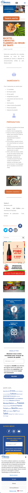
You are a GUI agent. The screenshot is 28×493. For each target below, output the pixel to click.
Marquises (11, 400)
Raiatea (9, 408)
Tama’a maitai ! (13, 192)
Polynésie (19, 406)
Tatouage (10, 414)
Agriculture (5, 391)
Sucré (18, 411)
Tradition (16, 414)
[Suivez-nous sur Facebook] (8, 430)
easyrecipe (6, 396)
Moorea (18, 400)
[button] (25, 457)
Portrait (5, 408)
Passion (20, 403)
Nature (11, 403)
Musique (6, 403)
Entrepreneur (13, 396)
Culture (13, 393)
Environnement (8, 398)
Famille (16, 398)
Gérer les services (14, 475)
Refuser (14, 483)
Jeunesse (7, 400)
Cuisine (8, 394)
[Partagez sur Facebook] (20, 226)
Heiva (4, 400)
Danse (17, 394)
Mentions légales (13, 491)
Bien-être (16, 391)
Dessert (21, 394)
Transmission (21, 414)
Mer (15, 400)
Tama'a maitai (11, 18)
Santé (7, 411)
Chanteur (21, 391)
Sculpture (11, 411)
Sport (15, 411)
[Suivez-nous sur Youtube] (19, 430)
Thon (13, 414)
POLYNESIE (13, 406)
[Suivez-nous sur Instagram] (13, 430)
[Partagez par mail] (15, 230)
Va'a (4, 416)
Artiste (12, 391)
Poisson (8, 405)
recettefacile (20, 408)
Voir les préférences (14, 487)
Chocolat (5, 394)
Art (9, 391)
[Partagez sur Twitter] (5, 230)
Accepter (14, 479)
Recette (14, 408)
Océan (15, 403)
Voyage (6, 416)
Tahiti (5, 413)
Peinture (5, 405)
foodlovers (20, 398)
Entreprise (18, 396)
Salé (4, 411)
